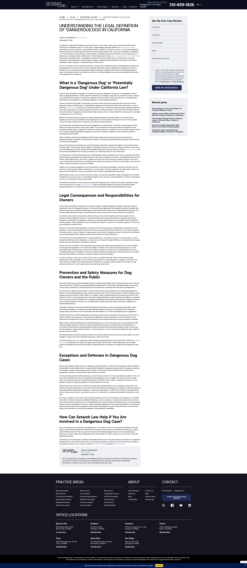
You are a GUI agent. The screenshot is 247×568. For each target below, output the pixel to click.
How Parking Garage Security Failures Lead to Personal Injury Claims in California (167, 120)
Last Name (156, 35)
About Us (74, 7)
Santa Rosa (95, 538)
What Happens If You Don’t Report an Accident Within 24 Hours (167, 109)
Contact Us (133, 7)
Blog (124, 7)
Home (62, 17)
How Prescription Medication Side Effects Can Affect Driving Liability (166, 126)
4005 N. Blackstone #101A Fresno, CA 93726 (168, 528)
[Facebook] (172, 505)
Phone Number (157, 43)
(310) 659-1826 (99, 444)
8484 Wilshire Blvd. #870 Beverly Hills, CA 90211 (64, 528)
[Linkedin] (189, 505)
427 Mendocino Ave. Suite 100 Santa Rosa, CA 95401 (101, 542)
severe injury (70, 108)
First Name (156, 27)
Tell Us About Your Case (161, 58)
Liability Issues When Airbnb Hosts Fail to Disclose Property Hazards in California (168, 114)
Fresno (162, 523)
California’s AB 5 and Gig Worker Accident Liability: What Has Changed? (167, 131)
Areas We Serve (87, 7)
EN (198, 4)
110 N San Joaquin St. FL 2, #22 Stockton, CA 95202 (135, 528)
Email (154, 51)
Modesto (95, 523)
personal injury (131, 149)
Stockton (129, 523)
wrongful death (86, 185)
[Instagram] (163, 505)
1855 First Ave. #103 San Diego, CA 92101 (132, 542)
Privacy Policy (165, 82)
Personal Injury (89, 17)
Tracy (58, 538)
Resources (115, 7)
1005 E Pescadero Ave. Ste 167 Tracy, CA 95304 (66, 542)
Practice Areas (102, 7)
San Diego (129, 538)
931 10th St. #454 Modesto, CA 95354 (97, 528)
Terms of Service (178, 82)
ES (201, 4)
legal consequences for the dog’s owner (125, 56)
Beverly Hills (61, 523)
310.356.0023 (61, 532)
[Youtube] (180, 505)
